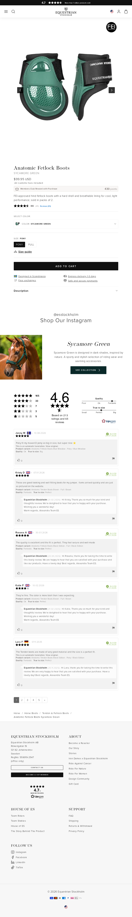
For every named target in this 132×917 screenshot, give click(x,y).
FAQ (71, 815)
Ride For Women (78, 773)
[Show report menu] (113, 458)
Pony (19, 244)
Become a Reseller (79, 743)
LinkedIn (20, 862)
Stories (72, 753)
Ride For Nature (77, 768)
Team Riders (18, 815)
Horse (17, 713)
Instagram (21, 852)
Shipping (73, 820)
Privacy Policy (76, 831)
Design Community (79, 778)
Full (31, 244)
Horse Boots (31, 713)
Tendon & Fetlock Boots (55, 713)
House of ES (18, 825)
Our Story (74, 748)
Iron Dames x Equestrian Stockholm (88, 758)
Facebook (21, 857)
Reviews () (45, 206)
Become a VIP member (37, 775)
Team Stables (18, 820)
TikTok (19, 867)
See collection (86, 370)
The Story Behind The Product (28, 831)
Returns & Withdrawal (80, 825)
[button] (6, 11)
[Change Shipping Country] (112, 11)
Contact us (37, 767)
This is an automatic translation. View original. (37, 446)
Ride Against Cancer (80, 763)
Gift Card (74, 783)
